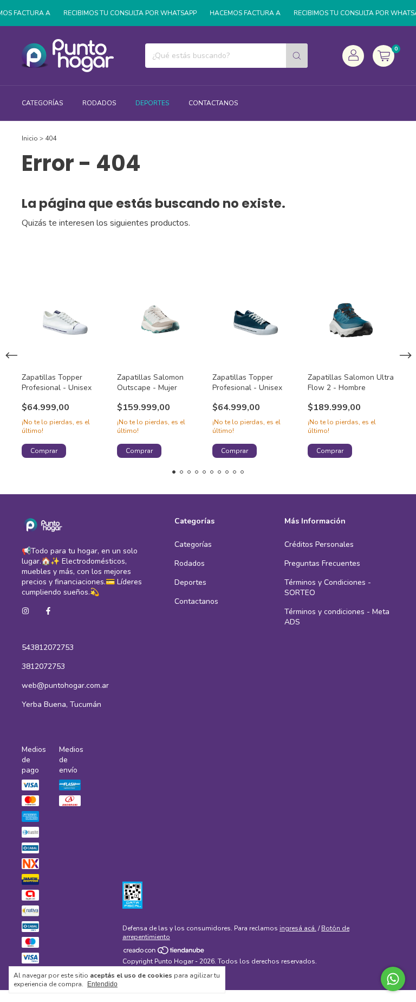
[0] (383, 56)
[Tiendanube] (164, 952)
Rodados (99, 103)
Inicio (30, 138)
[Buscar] (297, 55)
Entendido (102, 984)
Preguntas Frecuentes (322, 563)
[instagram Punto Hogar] (25, 611)
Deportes (152, 103)
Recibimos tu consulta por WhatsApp (124, 13)
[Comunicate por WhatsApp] (393, 979)
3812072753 (43, 666)
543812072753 (48, 647)
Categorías (42, 103)
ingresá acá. (298, 928)
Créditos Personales (319, 544)
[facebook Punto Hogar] (48, 611)
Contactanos (213, 103)
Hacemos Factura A (239, 13)
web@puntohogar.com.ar (65, 685)
